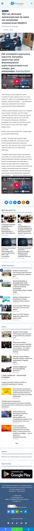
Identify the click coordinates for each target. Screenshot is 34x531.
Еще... (17, 443)
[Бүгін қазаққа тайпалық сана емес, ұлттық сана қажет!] (6, 308)
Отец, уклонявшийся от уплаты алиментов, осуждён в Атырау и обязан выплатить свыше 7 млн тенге (25, 229)
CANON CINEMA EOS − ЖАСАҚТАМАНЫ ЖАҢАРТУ (20, 369)
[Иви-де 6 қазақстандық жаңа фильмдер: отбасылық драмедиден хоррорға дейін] (6, 359)
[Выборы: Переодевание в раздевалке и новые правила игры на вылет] (6, 299)
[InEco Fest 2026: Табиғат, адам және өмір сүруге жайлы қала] (6, 316)
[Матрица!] (17, 3)
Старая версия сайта (17, 518)
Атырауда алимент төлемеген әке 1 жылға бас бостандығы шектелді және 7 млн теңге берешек (8, 229)
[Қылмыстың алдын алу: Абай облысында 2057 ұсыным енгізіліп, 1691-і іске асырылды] (8, 242)
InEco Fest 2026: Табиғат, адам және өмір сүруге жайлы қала (21, 316)
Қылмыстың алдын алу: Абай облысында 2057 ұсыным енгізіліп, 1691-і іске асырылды (8, 252)
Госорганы (5, 11)
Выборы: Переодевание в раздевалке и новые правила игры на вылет (21, 299)
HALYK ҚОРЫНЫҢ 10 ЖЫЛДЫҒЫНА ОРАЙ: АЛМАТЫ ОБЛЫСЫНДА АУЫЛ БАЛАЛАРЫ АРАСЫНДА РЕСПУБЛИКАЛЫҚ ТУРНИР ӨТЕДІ (22, 286)
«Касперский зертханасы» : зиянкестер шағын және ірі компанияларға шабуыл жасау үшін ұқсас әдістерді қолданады (22, 392)
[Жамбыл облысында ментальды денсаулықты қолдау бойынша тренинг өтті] (6, 273)
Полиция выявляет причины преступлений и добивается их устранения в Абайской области (25, 252)
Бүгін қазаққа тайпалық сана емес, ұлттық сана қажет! (21, 307)
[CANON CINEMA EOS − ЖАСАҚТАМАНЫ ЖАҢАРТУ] (6, 369)
